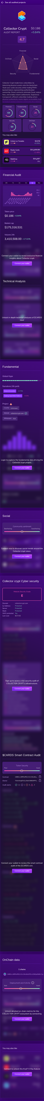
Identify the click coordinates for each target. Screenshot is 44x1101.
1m (19, 183)
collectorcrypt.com (17, 413)
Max (39, 183)
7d (13, 183)
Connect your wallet (22, 263)
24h (6, 183)
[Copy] (40, 777)
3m (26, 183)
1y (32, 183)
